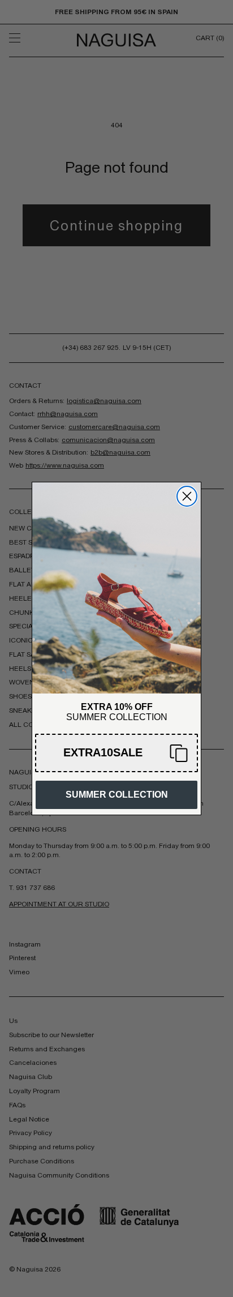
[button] (116, 753)
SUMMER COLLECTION (117, 794)
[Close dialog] (187, 496)
